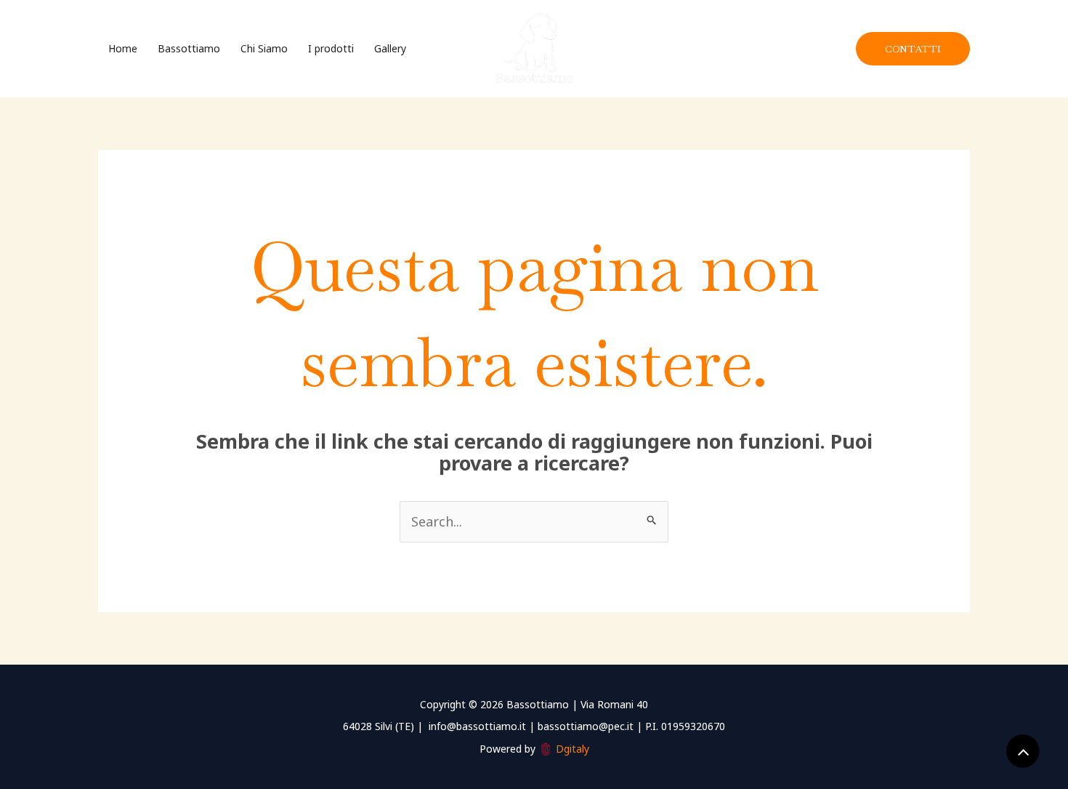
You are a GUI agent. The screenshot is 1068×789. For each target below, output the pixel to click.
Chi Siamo (264, 48)
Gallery (390, 48)
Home (122, 48)
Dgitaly (572, 749)
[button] (913, 48)
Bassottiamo (189, 48)
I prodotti (331, 48)
